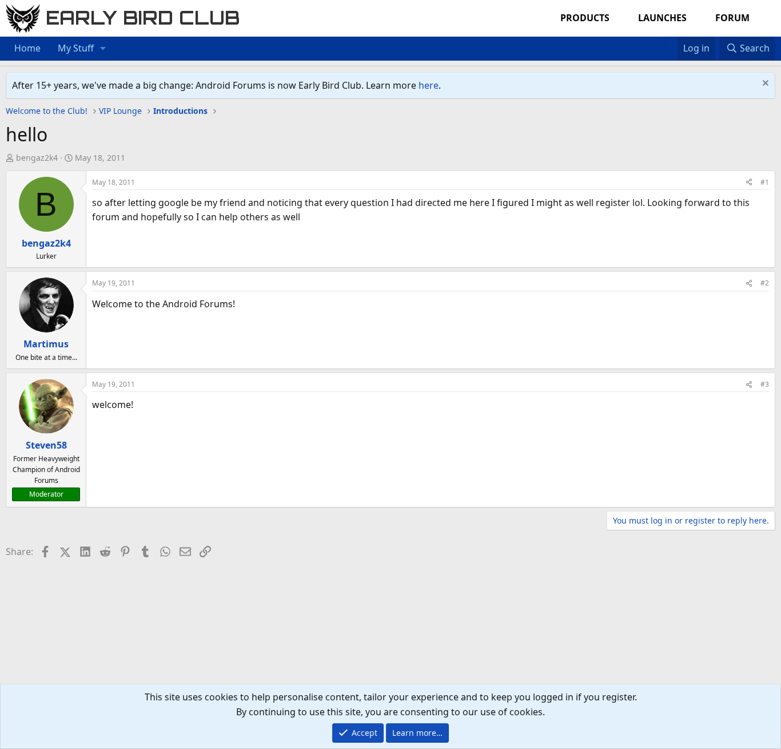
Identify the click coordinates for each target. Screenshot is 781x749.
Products (584, 17)
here (429, 85)
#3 (764, 384)
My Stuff (76, 48)
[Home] (660, 41)
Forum (732, 17)
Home (27, 48)
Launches (662, 17)
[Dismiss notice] (764, 84)
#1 (764, 182)
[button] (103, 49)
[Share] (749, 182)
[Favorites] (672, 41)
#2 (764, 283)
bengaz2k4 (37, 157)
